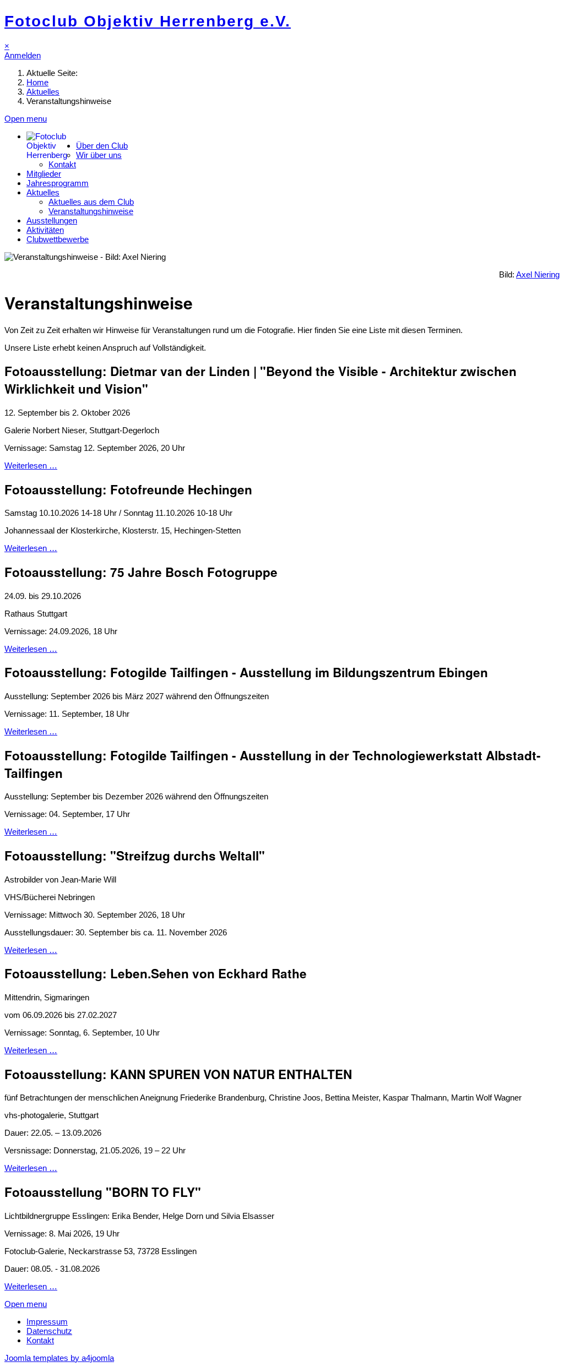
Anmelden (22, 55)
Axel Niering (538, 274)
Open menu (25, 118)
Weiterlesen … (30, 465)
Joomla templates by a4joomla (59, 1358)
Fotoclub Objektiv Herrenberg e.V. (147, 21)
